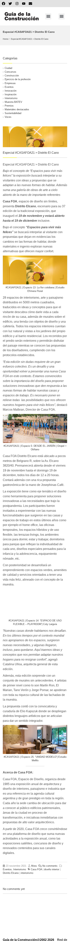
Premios (9, 105)
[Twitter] (10, 3)
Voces (8, 117)
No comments (49, 865)
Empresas (10, 83)
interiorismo (27, 873)
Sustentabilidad (13, 113)
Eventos (9, 87)
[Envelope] (30, 3)
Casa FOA (36, 869)
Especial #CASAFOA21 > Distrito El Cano (29, 39)
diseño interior (51, 869)
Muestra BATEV (13, 102)
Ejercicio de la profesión (18, 79)
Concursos (10, 71)
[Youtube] (23, 3)
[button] (48, 16)
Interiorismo (11, 98)
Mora (34, 865)
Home (5, 39)
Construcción (12, 75)
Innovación (10, 90)
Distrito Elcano (11, 873)
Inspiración (10, 94)
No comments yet (14, 888)
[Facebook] (3, 3)
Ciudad (8, 68)
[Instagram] (17, 3)
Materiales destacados (17, 109)
